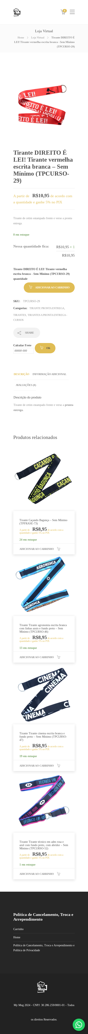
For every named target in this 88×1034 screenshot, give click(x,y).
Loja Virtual (37, 37)
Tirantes (19, 315)
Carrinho (18, 929)
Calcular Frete (22, 345)
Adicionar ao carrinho (52, 287)
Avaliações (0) (26, 385)
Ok (48, 348)
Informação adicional (50, 374)
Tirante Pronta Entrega (46, 308)
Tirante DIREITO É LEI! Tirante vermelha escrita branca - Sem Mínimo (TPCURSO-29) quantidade (41, 274)
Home (21, 37)
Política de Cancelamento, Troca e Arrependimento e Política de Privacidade (43, 948)
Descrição (21, 374)
